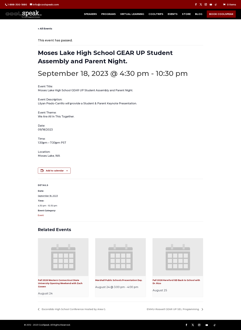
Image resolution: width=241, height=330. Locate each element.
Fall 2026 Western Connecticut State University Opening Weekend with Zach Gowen (60, 283)
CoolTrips (156, 14)
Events (173, 14)
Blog (198, 14)
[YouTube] (211, 5)
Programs (108, 14)
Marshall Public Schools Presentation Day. (118, 280)
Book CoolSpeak (221, 14)
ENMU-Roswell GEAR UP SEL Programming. (173, 309)
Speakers (90, 14)
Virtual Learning (132, 14)
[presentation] (63, 257)
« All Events (45, 28)
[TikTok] (215, 5)
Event (41, 215)
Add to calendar (55, 170)
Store (186, 14)
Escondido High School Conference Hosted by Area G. (73, 309)
